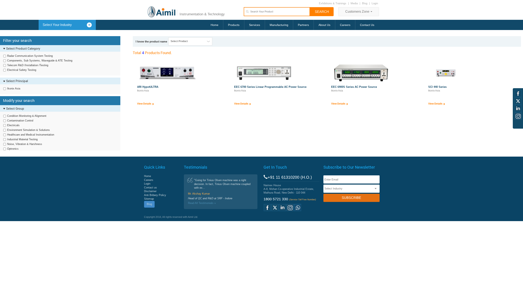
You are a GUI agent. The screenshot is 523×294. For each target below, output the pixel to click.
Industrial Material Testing (22, 139)
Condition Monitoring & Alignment (26, 115)
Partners (303, 25)
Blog (364, 3)
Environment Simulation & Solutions (28, 129)
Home (214, 25)
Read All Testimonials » (202, 203)
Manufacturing (279, 25)
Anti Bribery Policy (155, 195)
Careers (345, 25)
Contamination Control (20, 120)
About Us (324, 25)
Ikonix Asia (13, 88)
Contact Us (367, 25)
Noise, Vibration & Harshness (24, 144)
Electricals (13, 125)
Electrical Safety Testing (21, 69)
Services (254, 25)
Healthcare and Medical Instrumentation (30, 134)
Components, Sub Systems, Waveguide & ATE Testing (39, 60)
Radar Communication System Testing (30, 55)
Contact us (150, 187)
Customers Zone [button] (357, 11)
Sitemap (149, 198)
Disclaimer (150, 191)
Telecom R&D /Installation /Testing (27, 65)
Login (375, 3)
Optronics (13, 148)
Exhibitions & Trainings (332, 3)
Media (355, 3)
